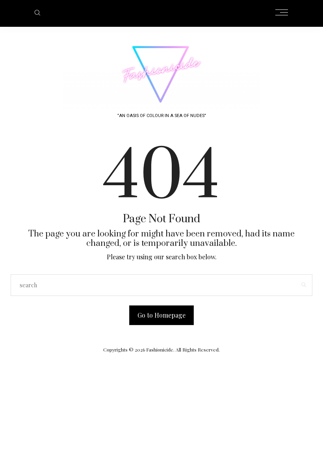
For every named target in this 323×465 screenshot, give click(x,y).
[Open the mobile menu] (282, 12)
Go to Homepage (161, 315)
